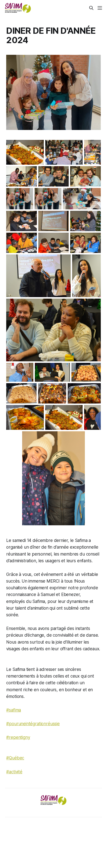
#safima (13, 710)
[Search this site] (91, 8)
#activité (14, 771)
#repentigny (18, 737)
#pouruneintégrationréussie (33, 723)
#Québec (15, 757)
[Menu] (100, 8)
